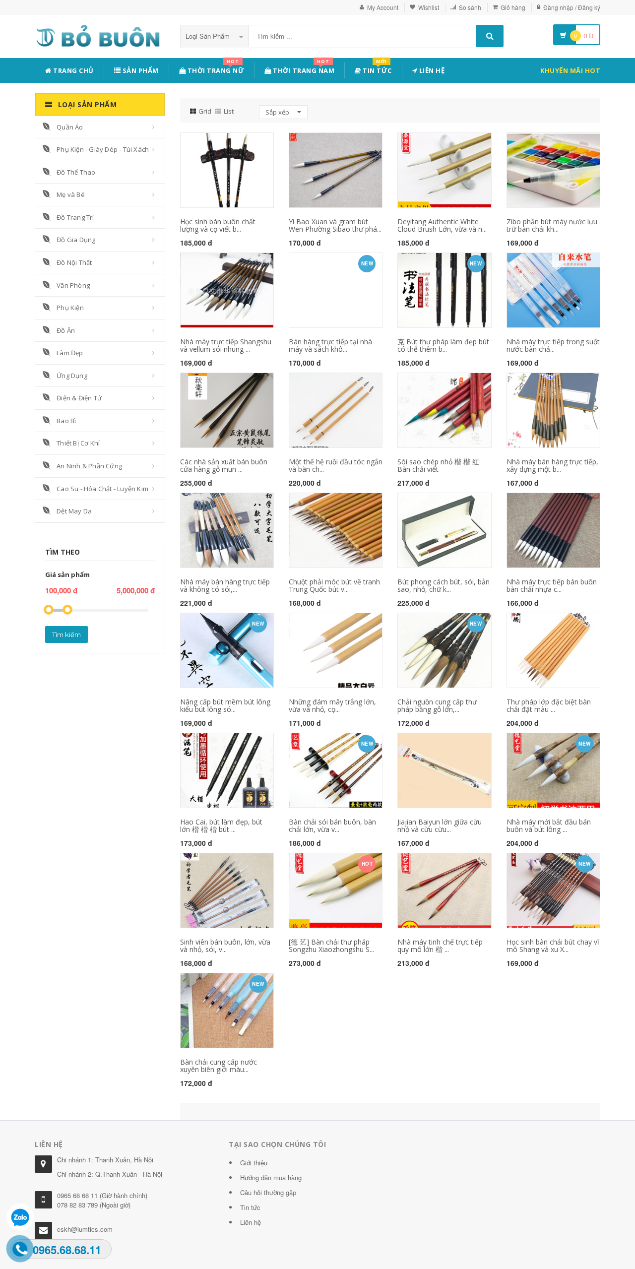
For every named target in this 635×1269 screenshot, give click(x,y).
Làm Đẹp (70, 352)
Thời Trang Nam (303, 69)
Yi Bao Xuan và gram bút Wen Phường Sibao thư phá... (335, 225)
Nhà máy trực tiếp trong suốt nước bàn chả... (553, 345)
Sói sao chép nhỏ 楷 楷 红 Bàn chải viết (438, 465)
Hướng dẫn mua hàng (271, 1177)
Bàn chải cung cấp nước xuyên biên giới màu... (218, 1065)
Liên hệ (430, 70)
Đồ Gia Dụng (76, 239)
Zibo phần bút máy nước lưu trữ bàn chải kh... (552, 225)
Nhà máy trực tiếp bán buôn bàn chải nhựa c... (552, 585)
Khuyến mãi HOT (570, 70)
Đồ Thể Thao (76, 172)
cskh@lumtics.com (85, 1229)
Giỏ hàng (513, 7)
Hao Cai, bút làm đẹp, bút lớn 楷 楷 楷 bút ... (221, 825)
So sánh (470, 7)
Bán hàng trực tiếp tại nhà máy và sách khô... (330, 345)
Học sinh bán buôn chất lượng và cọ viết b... (217, 225)
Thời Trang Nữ (215, 69)
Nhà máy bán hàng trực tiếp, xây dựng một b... (552, 465)
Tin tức (376, 69)
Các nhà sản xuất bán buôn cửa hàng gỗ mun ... (223, 465)
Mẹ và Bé (71, 194)
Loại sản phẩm (209, 36)
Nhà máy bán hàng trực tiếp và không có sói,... (225, 585)
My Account (382, 7)
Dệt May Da (74, 511)
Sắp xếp (278, 112)
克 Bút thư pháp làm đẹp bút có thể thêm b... (443, 345)
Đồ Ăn (66, 330)
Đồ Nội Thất (74, 262)
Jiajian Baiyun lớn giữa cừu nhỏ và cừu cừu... (439, 825)
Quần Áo (70, 127)
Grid (204, 111)
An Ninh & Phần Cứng (89, 465)
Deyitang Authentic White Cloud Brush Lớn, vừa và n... (442, 225)
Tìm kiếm (66, 634)
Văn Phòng (73, 285)
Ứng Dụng (72, 375)
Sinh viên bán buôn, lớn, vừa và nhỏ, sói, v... (225, 945)
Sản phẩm (140, 70)
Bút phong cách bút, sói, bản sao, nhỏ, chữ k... (443, 585)
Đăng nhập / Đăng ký (571, 7)
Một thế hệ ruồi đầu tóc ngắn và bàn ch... (335, 465)
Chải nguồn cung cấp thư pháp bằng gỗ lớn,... (437, 705)
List (229, 111)
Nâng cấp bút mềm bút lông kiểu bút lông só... (225, 705)
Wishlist (428, 7)
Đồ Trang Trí (75, 217)
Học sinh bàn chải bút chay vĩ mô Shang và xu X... (553, 945)
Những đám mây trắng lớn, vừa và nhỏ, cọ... (332, 705)
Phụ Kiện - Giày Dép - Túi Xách (103, 149)
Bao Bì (66, 420)
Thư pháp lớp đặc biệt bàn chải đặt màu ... (549, 705)
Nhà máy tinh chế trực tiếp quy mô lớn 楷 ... (440, 945)
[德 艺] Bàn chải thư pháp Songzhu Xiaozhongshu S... (331, 945)
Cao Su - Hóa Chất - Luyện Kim (102, 488)
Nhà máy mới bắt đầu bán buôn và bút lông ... (549, 825)
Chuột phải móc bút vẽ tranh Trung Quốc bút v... (334, 585)
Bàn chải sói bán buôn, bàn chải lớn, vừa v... (332, 825)
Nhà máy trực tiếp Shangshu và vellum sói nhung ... (225, 345)
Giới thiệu (253, 1162)
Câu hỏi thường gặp (268, 1192)
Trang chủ (73, 70)
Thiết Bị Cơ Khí (78, 443)
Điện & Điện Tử (79, 397)
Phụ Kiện (70, 307)
